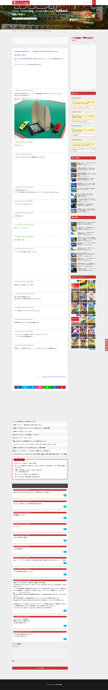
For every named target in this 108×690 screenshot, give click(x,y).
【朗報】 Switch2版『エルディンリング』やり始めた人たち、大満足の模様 (31, 428)
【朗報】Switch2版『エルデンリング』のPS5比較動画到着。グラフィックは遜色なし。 (86, 174)
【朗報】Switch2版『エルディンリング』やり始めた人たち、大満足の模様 (86, 169)
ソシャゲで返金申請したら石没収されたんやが (24, 421)
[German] (84, 37)
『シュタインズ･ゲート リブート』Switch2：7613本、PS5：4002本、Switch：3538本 (34, 444)
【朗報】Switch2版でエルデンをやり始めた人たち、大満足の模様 (29, 447)
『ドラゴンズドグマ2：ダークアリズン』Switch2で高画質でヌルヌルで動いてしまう (86, 199)
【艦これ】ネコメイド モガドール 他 (22, 437)
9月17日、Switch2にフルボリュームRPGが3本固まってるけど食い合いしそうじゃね (86, 254)
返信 (65, 495)
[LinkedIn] (54, 387)
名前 (13, 661)
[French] (87, 37)
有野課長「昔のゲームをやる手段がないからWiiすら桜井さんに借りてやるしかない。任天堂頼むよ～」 (86, 210)
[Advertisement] (40, 40)
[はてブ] (32, 387)
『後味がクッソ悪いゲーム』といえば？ (22, 431)
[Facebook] (18, 387)
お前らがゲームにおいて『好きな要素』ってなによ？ (26, 434)
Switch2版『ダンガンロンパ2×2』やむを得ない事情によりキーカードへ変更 (86, 184)
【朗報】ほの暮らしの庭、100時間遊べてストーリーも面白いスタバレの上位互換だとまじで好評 (86, 238)
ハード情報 (26, 18)
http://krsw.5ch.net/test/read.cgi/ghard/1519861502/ (54, 376)
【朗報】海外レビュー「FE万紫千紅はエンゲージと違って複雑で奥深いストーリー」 (86, 264)
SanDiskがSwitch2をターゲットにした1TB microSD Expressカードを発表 (83, 117)
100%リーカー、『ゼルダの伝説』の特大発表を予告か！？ (86, 163)
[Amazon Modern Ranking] (93, 349)
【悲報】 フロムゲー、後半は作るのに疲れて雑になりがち (27, 424)
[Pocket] (40, 387)
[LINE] (47, 387)
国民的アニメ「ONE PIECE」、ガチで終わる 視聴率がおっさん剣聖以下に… (32, 450)
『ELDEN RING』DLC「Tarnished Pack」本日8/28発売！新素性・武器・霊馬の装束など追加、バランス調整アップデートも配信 (40, 454)
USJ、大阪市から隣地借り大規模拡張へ (86, 188)
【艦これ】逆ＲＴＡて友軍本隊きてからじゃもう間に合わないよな (29, 441)
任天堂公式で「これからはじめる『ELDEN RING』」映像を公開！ (85, 204)
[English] (74, 37)
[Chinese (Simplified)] (77, 37)
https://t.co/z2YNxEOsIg (21, 95)
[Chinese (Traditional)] (79, 37)
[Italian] (92, 37)
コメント (14, 646)
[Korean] (82, 37)
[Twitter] (25, 387)
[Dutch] (89, 37)
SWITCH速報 (58, 684)
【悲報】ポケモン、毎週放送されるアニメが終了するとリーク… (86, 228)
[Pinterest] (62, 387)
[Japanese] (72, 37)
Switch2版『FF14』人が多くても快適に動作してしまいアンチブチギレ (86, 223)
